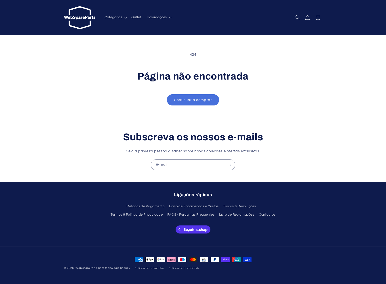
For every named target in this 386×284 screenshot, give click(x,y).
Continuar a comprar (193, 100)
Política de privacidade (184, 268)
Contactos (267, 214)
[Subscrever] (230, 164)
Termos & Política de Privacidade (137, 214)
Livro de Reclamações (236, 214)
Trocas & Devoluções (239, 206)
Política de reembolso (149, 268)
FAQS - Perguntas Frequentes (191, 214)
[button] (115, 18)
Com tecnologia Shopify (114, 268)
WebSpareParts (86, 268)
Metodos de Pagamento (145, 206)
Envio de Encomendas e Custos (194, 206)
